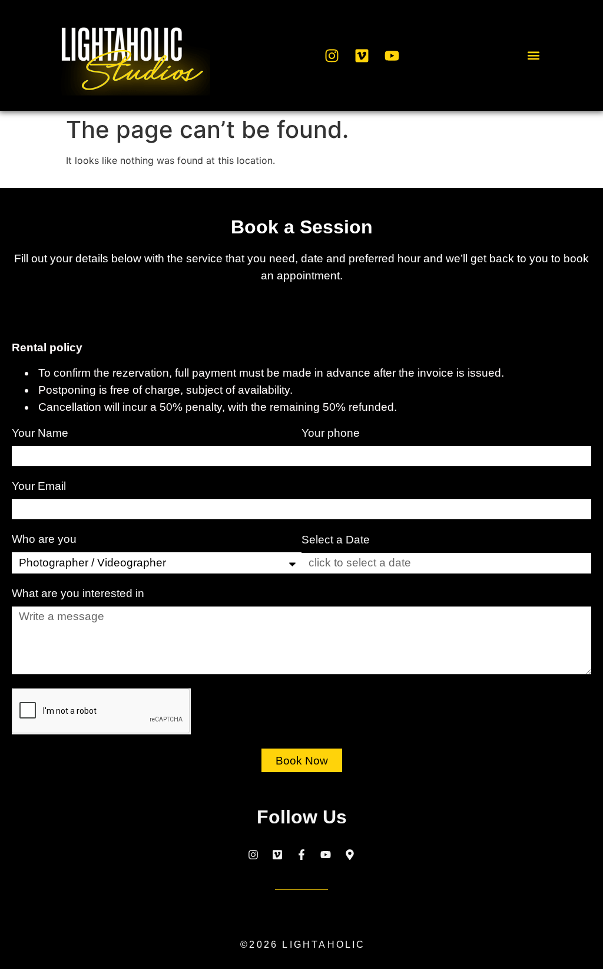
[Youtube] (391, 55)
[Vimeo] (361, 55)
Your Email (40, 486)
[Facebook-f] (301, 854)
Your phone (332, 433)
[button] (533, 55)
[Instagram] (331, 55)
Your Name (41, 433)
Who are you (45, 539)
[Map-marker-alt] (349, 854)
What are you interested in (79, 593)
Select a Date (336, 540)
